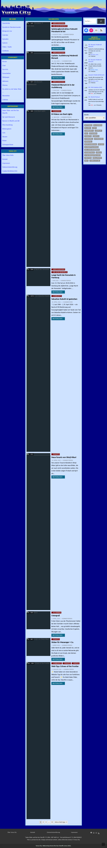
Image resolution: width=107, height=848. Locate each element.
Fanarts (56, 454)
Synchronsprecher (92, 155)
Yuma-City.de (95, 160)
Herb (92, 93)
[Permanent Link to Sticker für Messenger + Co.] (38, 647)
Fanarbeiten (6, 73)
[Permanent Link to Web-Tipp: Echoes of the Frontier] (38, 740)
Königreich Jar (7, 31)
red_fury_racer (94, 54)
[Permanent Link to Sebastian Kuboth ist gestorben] (38, 373)
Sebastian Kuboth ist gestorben (64, 299)
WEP (86, 160)
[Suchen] (101, 21)
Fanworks (57, 111)
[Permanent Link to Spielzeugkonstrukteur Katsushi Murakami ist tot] (38, 31)
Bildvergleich (6, 129)
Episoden (5, 39)
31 (52, 822)
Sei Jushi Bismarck (60, 26)
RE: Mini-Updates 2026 (95, 87)
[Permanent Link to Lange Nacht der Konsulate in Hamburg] (38, 277)
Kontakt (5, 159)
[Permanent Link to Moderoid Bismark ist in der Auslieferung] (38, 90)
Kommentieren (69, 34)
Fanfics (76, 663)
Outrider (5, 35)
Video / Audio (7, 47)
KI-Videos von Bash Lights (61, 114)
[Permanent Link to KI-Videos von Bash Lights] (38, 188)
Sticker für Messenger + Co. (62, 642)
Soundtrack (89, 152)
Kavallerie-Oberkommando (11, 27)
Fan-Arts (5, 69)
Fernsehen (99, 139)
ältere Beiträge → (61, 822)
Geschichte (6, 23)
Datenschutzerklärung (9, 167)
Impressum (6, 163)
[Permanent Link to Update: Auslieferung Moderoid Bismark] (38, 60)
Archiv (86, 115)
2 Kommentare (68, 302)
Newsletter (6, 96)
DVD (86, 133)
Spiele (98, 152)
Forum (4, 61)
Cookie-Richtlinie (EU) (9, 171)
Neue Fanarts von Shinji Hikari (63, 457)
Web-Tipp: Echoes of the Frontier (65, 666)
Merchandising (59, 23)
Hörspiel (88, 141)
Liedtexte (5, 51)
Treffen (88, 158)
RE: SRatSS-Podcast (94, 97)
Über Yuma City (12, 832)
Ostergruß (55, 616)
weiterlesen (57, 48)
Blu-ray (88, 128)
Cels (3, 133)
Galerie (4, 43)
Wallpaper (5, 77)
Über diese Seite (7, 155)
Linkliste (5, 100)
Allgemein (57, 612)
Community (57, 296)
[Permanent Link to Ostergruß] (38, 620)
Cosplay (98, 130)
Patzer (4, 141)
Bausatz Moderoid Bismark (96, 75)
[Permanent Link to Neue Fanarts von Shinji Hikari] (38, 531)
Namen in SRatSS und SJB (10, 121)
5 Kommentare (67, 61)
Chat (4, 65)
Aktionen (5, 81)
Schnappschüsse (7, 145)
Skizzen (4, 137)
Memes (5, 85)
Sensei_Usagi (94, 69)
